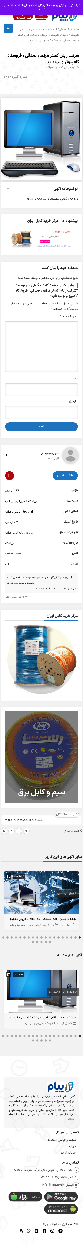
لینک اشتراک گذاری (66, 814)
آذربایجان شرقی (66, 67)
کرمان (71, 893)
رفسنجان (61, 893)
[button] (41, 189)
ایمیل (72, 401)
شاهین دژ (53, 992)
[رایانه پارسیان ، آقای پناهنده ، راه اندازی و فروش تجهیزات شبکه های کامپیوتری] (41, 893)
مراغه (49, 67)
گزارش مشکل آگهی (15, 597)
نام (74, 378)
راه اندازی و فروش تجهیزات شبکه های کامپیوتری (29, 925)
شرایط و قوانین (68, 589)
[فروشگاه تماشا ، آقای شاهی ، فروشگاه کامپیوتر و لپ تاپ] (41, 992)
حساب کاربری (68, 1153)
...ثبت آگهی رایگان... (23, 18)
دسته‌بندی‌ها (41, 18)
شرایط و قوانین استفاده (62, 1140)
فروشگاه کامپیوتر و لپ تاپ (54, 35)
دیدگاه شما (68, 316)
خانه (76, 29)
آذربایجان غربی (67, 992)
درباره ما (71, 1146)
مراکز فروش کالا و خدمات (58, 29)
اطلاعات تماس (65, 475)
